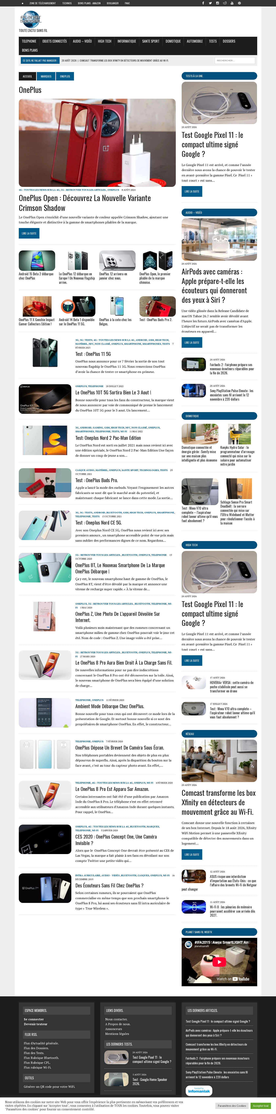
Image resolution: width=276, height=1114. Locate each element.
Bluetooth (114, 512)
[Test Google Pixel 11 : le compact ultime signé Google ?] (219, 121)
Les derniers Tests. (119, 1044)
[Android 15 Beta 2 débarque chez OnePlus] (37, 268)
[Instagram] (217, 2)
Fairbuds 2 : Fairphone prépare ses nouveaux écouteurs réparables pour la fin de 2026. (232, 369)
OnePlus (113, 189)
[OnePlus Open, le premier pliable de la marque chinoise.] (157, 268)
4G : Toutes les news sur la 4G (39, 189)
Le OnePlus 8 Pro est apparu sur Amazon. (112, 788)
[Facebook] (203, 2)
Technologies (149, 470)
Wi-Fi (123, 431)
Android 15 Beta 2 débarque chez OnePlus (36, 276)
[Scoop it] (254, 2)
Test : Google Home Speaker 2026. (150, 1081)
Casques (143, 875)
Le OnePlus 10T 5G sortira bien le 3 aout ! (113, 392)
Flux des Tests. (34, 1053)
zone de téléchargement (42, 3)
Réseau (190, 734)
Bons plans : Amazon (89, 3)
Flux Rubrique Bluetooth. (41, 1058)
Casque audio (84, 470)
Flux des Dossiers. (36, 1048)
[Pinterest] (239, 2)
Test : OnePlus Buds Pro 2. (155, 319)
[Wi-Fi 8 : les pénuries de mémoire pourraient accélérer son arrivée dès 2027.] (194, 911)
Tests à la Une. (194, 76)
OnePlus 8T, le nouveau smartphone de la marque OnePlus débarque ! (120, 568)
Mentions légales (117, 1034)
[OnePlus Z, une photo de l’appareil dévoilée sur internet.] (45, 628)
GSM (151, 339)
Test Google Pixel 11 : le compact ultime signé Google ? (212, 144)
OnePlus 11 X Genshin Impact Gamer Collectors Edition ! (37, 321)
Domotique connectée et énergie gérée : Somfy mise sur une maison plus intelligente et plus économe (199, 453)
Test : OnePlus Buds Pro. (96, 480)
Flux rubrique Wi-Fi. (37, 1067)
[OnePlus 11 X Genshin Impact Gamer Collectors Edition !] (37, 314)
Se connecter (34, 1019)
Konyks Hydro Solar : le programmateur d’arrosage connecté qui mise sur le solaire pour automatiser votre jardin (237, 456)
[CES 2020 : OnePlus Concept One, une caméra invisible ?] (45, 851)
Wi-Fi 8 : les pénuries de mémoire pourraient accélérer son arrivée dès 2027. (232, 911)
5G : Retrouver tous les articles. (83, 189)
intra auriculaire (87, 875)
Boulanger (113, 3)
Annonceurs (113, 1029)
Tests (213, 41)
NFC (91, 343)
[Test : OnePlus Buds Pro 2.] (157, 314)
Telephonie (29, 41)
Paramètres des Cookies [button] (232, 1106)
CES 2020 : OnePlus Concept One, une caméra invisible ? (116, 839)
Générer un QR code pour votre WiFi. (49, 1087)
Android (141, 339)
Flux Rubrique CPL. (37, 1063)
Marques (46, 76)
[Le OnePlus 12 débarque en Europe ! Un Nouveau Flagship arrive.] (77, 268)
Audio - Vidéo (110, 875)
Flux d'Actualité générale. (41, 1043)
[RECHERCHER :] (235, 60)
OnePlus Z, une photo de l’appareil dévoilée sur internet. (117, 616)
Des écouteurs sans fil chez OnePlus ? (109, 885)
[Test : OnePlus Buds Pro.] (45, 495)
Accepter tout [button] (261, 1106)
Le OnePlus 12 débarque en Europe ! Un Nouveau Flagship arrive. (77, 278)
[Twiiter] (210, 2)
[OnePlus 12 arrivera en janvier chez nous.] (117, 268)
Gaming (98, 427)
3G (77, 339)
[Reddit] (225, 2)
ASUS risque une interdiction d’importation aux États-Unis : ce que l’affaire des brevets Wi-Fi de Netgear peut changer (219, 882)
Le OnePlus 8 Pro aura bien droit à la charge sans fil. (123, 662)
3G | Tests (86, 339)
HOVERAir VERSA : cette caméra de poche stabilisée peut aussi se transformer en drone (231, 686)
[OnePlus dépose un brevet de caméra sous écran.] (45, 766)
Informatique (127, 41)
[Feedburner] (246, 2)
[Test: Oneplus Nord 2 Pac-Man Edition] (45, 452)
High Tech (104, 41)
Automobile (195, 41)
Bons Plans (30, 50)
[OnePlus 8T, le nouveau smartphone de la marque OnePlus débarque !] (45, 580)
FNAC (127, 3)
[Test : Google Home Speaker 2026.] (116, 1084)
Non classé (102, 343)
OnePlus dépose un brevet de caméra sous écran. (119, 747)
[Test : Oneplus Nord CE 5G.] (45, 537)
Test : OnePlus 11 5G (93, 353)
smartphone (132, 343)
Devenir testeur (35, 1024)
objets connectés (54, 41)
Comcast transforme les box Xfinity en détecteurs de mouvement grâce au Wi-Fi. (219, 802)
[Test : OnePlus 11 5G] (45, 364)
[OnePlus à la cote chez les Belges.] (117, 314)
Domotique (173, 41)
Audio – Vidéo (82, 41)
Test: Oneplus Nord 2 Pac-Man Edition (108, 437)
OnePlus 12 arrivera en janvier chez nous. (113, 276)
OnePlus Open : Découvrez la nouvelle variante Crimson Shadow (85, 202)
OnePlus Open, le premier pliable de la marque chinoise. (155, 278)
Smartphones (151, 343)
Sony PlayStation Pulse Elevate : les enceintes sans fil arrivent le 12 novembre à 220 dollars (231, 395)
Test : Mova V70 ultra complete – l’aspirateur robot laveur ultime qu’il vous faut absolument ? (200, 514)
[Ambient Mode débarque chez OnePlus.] (45, 725)
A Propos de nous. (118, 1024)
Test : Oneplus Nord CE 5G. (98, 522)
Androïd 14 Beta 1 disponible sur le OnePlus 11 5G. (76, 321)
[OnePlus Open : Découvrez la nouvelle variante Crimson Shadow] (97, 184)
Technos (67, 3)
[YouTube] (232, 2)
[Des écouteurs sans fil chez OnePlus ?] (45, 900)
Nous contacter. (116, 1019)
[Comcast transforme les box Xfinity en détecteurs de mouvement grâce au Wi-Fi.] (219, 779)
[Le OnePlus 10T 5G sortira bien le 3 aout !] (45, 411)
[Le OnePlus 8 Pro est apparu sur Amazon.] (45, 807)
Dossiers (229, 41)
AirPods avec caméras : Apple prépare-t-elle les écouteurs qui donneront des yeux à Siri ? (214, 285)
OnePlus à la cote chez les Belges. (115, 321)
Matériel (81, 343)
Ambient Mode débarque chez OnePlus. (109, 706)
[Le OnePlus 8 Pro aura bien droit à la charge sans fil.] (45, 677)
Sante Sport (150, 41)
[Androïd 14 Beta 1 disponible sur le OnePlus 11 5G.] (77, 314)
